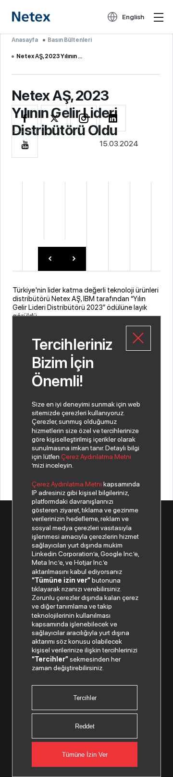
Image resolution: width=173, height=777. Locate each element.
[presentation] (50, 259)
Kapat (138, 338)
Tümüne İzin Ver (85, 754)
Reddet (85, 726)
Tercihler (85, 697)
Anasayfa (25, 40)
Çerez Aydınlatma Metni (96, 456)
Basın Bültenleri (70, 40)
